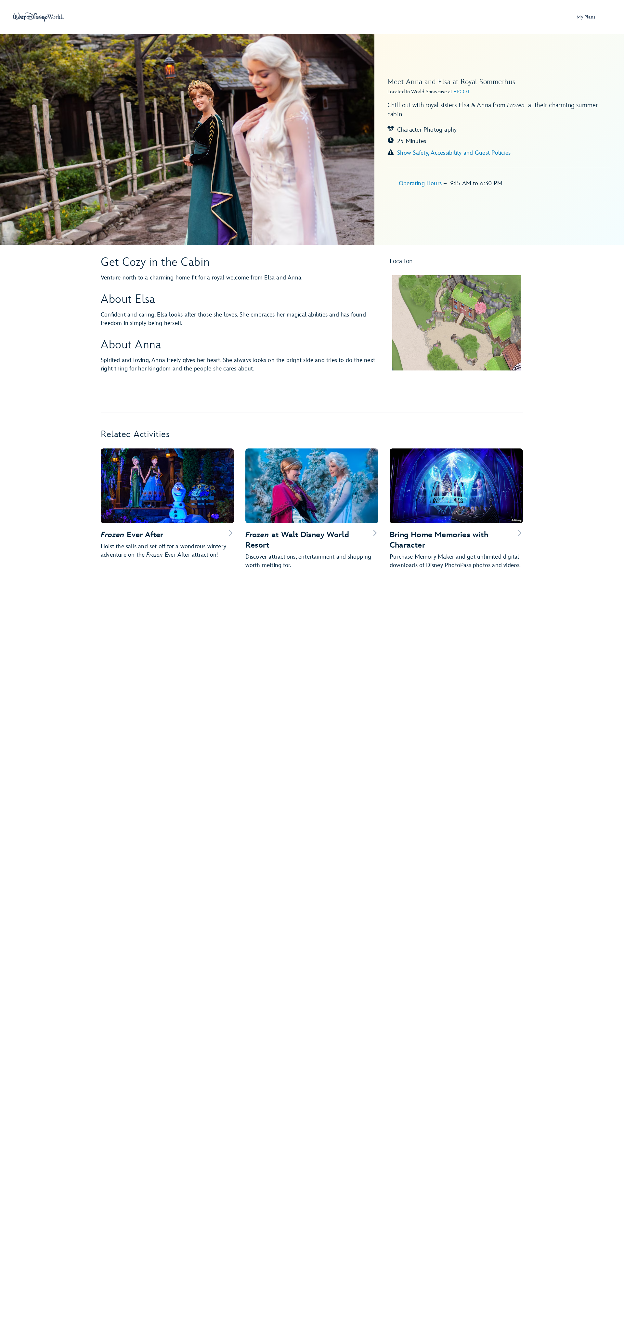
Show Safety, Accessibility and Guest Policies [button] (454, 152)
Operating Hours (421, 183)
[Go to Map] (456, 322)
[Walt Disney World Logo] (38, 17)
